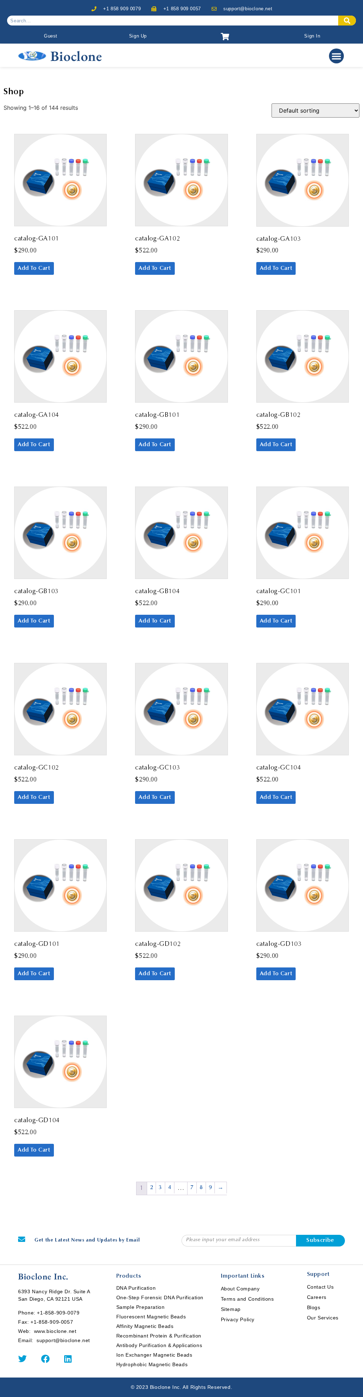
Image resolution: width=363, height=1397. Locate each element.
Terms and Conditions (247, 1299)
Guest (50, 36)
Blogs (313, 1307)
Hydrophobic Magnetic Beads (152, 1364)
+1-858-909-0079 (58, 1313)
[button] (336, 56)
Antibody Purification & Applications (159, 1345)
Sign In (312, 36)
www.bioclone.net (55, 1331)
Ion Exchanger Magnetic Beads (154, 1355)
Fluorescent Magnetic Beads (151, 1316)
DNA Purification (136, 1288)
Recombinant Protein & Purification (158, 1336)
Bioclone (76, 56)
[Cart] (225, 37)
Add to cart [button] (34, 268)
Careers (316, 1297)
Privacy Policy (238, 1319)
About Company (240, 1288)
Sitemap (231, 1309)
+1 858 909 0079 (122, 8)
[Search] (347, 20)
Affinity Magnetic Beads (145, 1326)
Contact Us (320, 1287)
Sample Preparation (140, 1307)
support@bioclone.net (247, 8)
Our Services (323, 1318)
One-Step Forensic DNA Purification (159, 1297)
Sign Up (138, 36)
